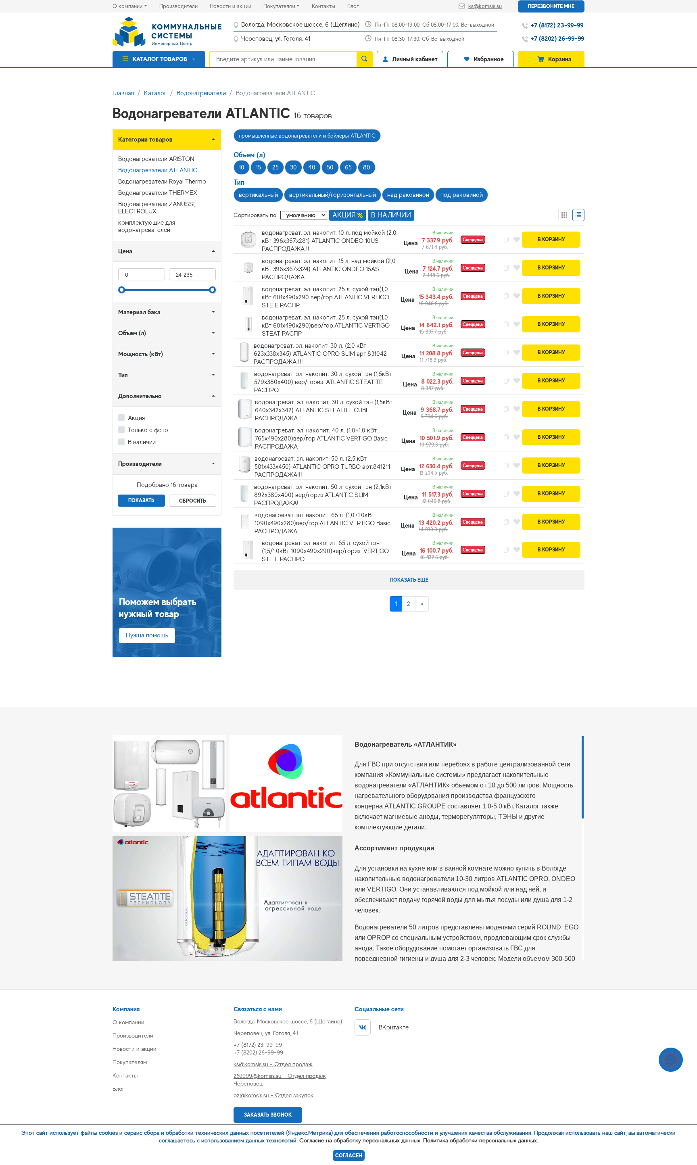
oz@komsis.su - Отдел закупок (273, 1095)
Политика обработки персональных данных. (480, 1140)
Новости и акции (236, 5)
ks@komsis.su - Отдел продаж (273, 1064)
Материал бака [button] (139, 312)
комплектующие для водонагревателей (146, 226)
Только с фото (148, 430)
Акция (136, 418)
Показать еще (409, 580)
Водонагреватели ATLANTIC (157, 170)
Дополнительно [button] (140, 396)
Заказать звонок (268, 1115)
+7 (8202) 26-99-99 (258, 1052)
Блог (359, 5)
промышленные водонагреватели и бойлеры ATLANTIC (307, 135)
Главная (123, 93)
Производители (184, 5)
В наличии (142, 442)
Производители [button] (140, 464)
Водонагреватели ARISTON (156, 159)
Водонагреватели (201, 93)
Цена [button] (125, 251)
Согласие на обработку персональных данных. (360, 1140)
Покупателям (279, 6)
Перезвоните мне (551, 6)
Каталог (155, 93)
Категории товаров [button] (145, 139)
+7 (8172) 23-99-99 (258, 1044)
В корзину (551, 239)
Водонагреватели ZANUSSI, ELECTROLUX (157, 207)
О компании (127, 6)
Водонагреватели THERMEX (157, 192)
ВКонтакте (394, 1027)
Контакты (329, 5)
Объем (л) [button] (132, 333)
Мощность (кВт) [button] (140, 354)
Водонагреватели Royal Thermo (162, 181)
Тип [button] (123, 375)
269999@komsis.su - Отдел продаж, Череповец (280, 1079)
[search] (365, 59)
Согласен (348, 1155)
